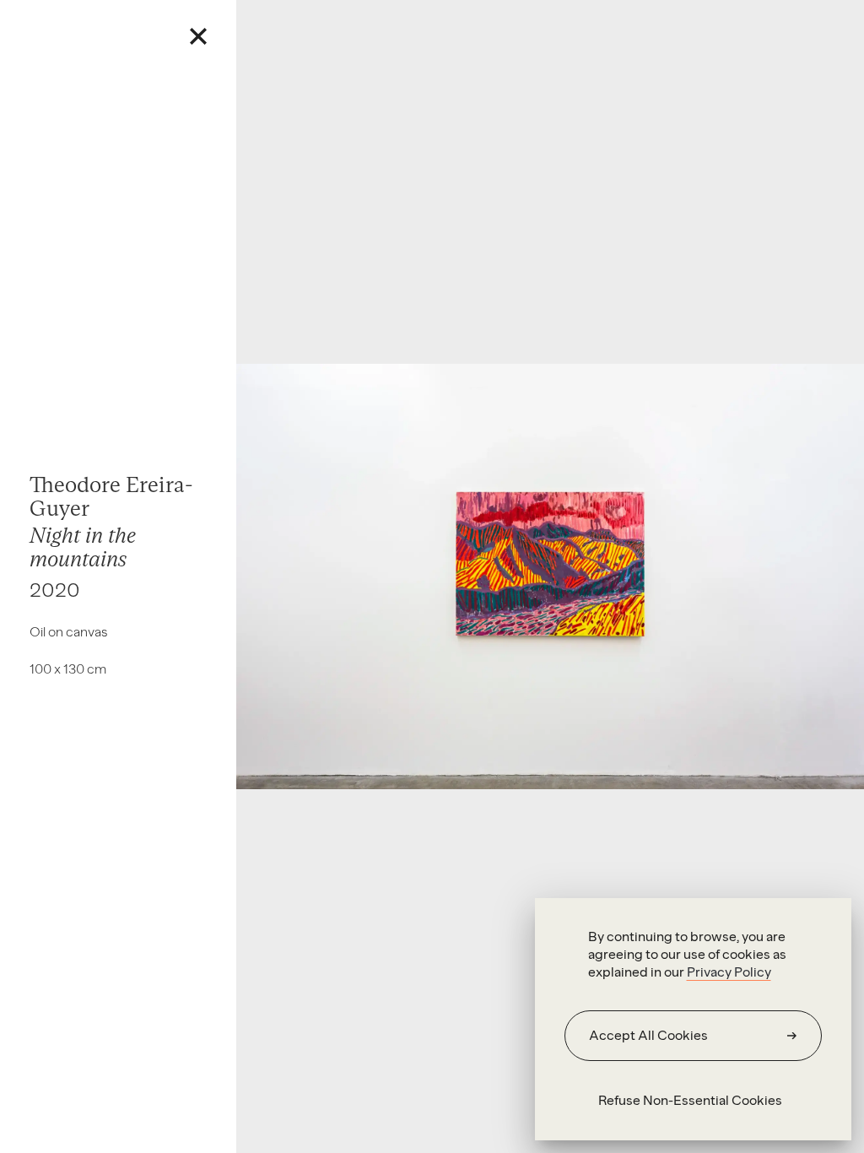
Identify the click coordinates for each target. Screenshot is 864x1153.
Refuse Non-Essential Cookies (690, 1100)
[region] (693, 1019)
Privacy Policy (729, 972)
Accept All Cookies (648, 1035)
